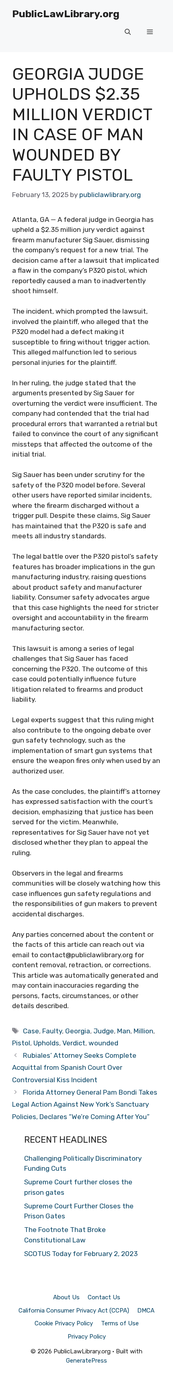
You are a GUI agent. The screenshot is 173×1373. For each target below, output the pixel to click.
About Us (66, 1297)
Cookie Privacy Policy (64, 1323)
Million (143, 1031)
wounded (103, 1043)
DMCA (145, 1310)
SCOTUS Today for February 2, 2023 (81, 1254)
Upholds (46, 1043)
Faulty (52, 1031)
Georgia (77, 1031)
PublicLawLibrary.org (65, 14)
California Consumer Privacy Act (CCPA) (74, 1310)
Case (31, 1031)
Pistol (21, 1043)
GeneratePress (86, 1360)
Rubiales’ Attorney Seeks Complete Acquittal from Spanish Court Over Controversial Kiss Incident (74, 1067)
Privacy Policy (87, 1336)
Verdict (73, 1043)
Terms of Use (120, 1323)
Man (123, 1031)
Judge (103, 1031)
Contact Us (104, 1297)
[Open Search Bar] (128, 32)
